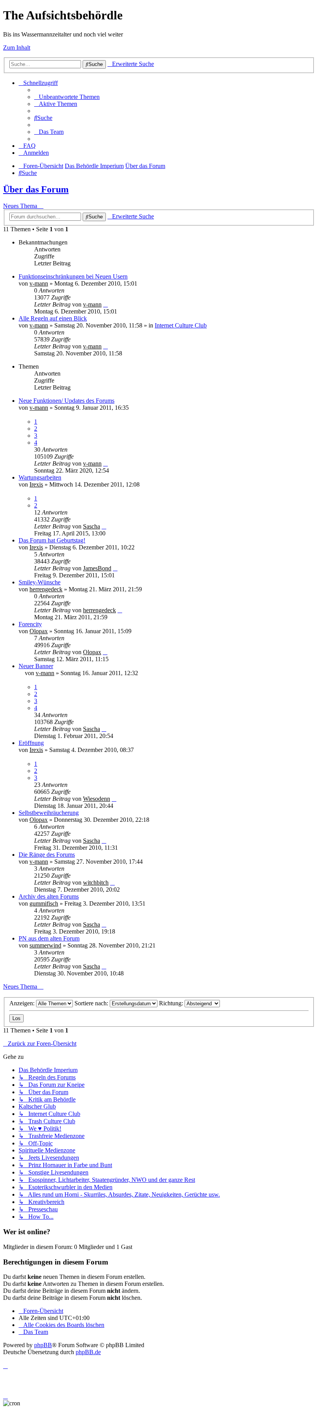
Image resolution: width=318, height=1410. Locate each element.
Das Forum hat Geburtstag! (52, 540)
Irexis (36, 484)
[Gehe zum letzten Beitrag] (105, 304)
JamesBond (97, 568)
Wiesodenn (96, 798)
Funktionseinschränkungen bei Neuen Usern (73, 276)
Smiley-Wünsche (39, 582)
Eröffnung (31, 743)
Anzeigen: (22, 1003)
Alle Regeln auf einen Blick (53, 318)
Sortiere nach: (92, 1003)
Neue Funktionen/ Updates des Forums (66, 400)
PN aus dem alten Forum (49, 938)
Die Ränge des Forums (47, 854)
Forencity (30, 624)
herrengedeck (45, 589)
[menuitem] (67, 97)
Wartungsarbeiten (40, 477)
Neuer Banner (36, 666)
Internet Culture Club (181, 325)
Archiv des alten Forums (49, 896)
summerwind (45, 945)
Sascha (91, 526)
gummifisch (43, 903)
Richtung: (172, 1003)
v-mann (38, 283)
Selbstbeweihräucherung (49, 812)
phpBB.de (88, 1352)
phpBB (43, 1345)
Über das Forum (36, 189)
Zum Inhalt (16, 47)
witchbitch (96, 882)
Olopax (38, 631)
